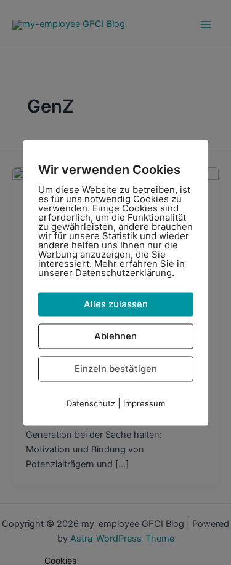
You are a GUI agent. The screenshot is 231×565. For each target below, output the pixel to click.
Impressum (144, 403)
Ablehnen (115, 336)
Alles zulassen (116, 304)
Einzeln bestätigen (116, 368)
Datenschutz (91, 403)
